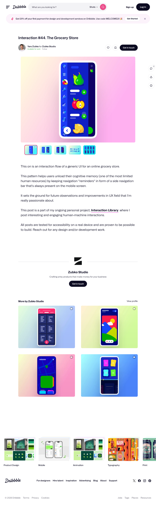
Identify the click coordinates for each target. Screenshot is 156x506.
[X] (134, 480)
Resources (146, 497)
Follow (44, 49)
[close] (145, 18)
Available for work (34, 49)
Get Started (132, 19)
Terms (26, 497)
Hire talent (58, 480)
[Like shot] (108, 48)
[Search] (103, 7)
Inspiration (71, 480)
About (103, 480)
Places (135, 497)
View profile (132, 301)
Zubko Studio (49, 46)
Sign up (130, 7)
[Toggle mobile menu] (8, 7)
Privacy (35, 497)
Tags (127, 497)
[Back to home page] (19, 7)
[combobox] (58, 7)
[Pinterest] (149, 480)
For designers (43, 480)
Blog (95, 480)
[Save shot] (115, 48)
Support (113, 480)
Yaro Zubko (33, 46)
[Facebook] (139, 480)
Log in (143, 7)
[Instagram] (144, 480)
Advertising (85, 480)
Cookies (45, 497)
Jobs (120, 497)
